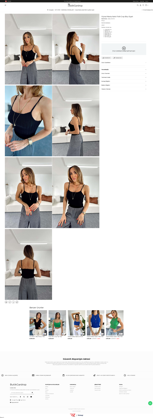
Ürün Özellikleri (105, 62)
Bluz (46, 391)
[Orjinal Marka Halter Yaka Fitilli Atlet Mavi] (95, 323)
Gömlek (47, 395)
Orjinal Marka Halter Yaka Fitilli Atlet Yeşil (114, 336)
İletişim (121, 386)
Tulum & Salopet (49, 393)
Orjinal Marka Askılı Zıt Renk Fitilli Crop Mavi (75, 336)
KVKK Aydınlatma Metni (125, 390)
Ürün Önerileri (105, 73)
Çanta (46, 399)
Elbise (46, 386)
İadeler (72, 390)
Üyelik (71, 391)
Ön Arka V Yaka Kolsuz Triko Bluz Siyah (37, 336)
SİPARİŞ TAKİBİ (123, 391)
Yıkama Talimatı (105, 89)
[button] (34, 334)
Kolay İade (142, 1)
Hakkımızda (97, 386)
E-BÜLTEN (13, 387)
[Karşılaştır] (9, 302)
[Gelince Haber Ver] (17, 302)
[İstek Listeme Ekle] (6, 302)
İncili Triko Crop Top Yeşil (55, 336)
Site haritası (97, 388)
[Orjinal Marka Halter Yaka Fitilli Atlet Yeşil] (115, 323)
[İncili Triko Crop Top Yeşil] (57, 323)
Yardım (146, 1)
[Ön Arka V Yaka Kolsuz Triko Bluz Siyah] (38, 323)
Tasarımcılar (98, 390)
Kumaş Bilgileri (105, 81)
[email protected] (76, 411)
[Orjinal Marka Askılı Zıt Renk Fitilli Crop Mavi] (76, 323)
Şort (46, 388)
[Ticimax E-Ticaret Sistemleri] (80, 415)
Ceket (46, 390)
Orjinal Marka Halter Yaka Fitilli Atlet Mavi (95, 336)
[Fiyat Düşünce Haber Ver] (13, 302)
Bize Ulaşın (72, 386)
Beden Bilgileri (105, 85)
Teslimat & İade (105, 77)
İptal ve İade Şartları (124, 393)
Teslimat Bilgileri (123, 388)
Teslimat (72, 388)
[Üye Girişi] (140, 5)
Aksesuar (47, 397)
